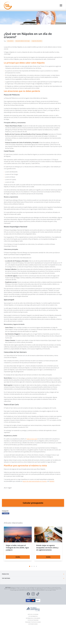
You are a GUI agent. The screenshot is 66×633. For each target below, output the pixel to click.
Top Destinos (6, 578)
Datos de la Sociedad (33, 614)
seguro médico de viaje (22, 41)
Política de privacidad (33, 620)
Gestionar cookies (33, 624)
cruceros (10, 41)
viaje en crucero (37, 41)
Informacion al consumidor (33, 618)
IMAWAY (52, 481)
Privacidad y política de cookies (33, 622)
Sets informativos (33, 616)
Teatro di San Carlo (31, 439)
